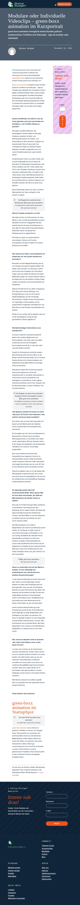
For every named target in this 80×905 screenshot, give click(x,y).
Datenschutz (46, 879)
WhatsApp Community (16, 898)
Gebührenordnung (49, 873)
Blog (43, 857)
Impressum (46, 876)
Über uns (45, 868)
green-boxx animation (19, 85)
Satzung (45, 871)
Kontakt (11, 873)
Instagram (12, 893)
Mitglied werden (64, 4)
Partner (44, 854)
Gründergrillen (47, 849)
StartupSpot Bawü (18, 78)
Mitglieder (45, 851)
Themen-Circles (48, 846)
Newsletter (12, 876)
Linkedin (11, 890)
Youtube (11, 896)
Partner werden (14, 871)
